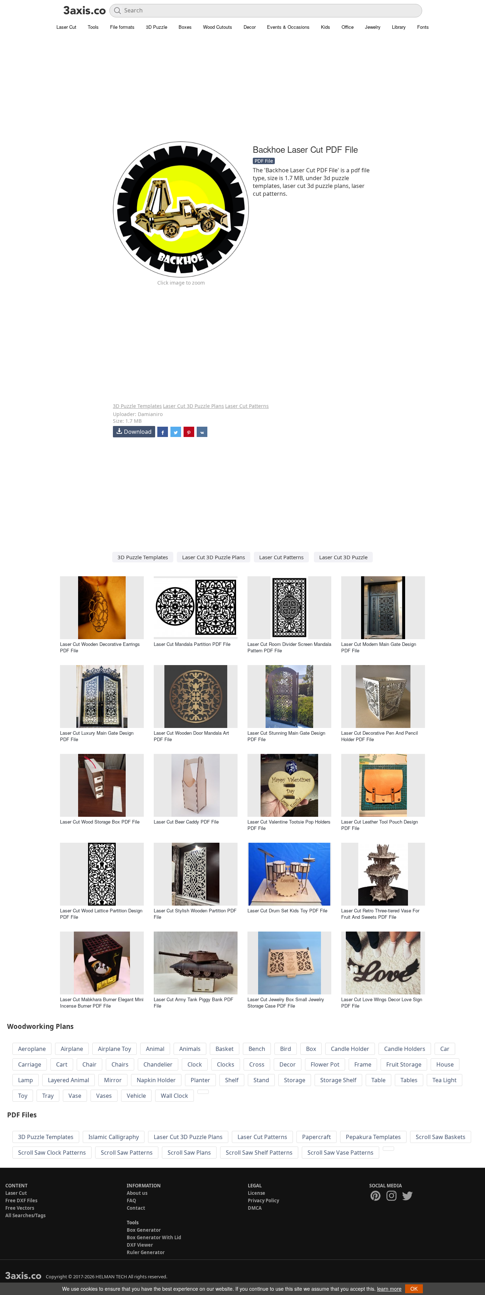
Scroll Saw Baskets (440, 1137)
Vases (104, 1096)
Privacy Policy (263, 1200)
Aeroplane (32, 1049)
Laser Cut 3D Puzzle (343, 557)
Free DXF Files (21, 1200)
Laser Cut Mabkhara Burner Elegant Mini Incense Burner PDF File (101, 1002)
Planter (200, 1080)
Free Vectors (19, 1208)
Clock (194, 1064)
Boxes (185, 26)
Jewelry (373, 26)
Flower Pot (325, 1064)
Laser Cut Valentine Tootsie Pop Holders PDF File (289, 824)
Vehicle (136, 1096)
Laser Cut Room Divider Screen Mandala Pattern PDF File (289, 647)
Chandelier (158, 1064)
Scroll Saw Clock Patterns (52, 1152)
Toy (22, 1096)
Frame (362, 1064)
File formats (122, 26)
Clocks (225, 1064)
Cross (257, 1064)
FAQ (131, 1200)
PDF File (264, 160)
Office (348, 26)
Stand (261, 1080)
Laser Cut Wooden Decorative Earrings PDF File (100, 647)
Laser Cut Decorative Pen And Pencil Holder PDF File (379, 736)
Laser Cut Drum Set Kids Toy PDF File (287, 910)
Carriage (29, 1064)
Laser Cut (66, 26)
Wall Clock (174, 1096)
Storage (294, 1080)
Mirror (113, 1080)
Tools (93, 26)
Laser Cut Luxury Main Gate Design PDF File (96, 736)
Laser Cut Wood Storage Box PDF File (100, 821)
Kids (325, 26)
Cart (61, 1064)
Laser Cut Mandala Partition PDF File (192, 644)
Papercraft (316, 1137)
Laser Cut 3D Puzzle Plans (193, 406)
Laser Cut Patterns (247, 406)
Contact (136, 1208)
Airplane (72, 1049)
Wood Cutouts (217, 26)
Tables (409, 1080)
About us (137, 1193)
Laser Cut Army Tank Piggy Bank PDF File (193, 1002)
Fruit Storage (403, 1064)
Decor (250, 26)
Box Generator (144, 1230)
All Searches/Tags (25, 1215)
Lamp (25, 1080)
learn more (389, 1288)
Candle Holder (350, 1049)
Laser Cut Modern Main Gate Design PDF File (378, 647)
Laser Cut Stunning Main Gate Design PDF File (286, 736)
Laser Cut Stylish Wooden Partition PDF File (195, 913)
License (256, 1193)
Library (399, 26)
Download (138, 432)
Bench (257, 1049)
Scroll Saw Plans (189, 1152)
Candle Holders (404, 1049)
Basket (225, 1049)
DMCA (255, 1208)
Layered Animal (68, 1080)
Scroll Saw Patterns (127, 1152)
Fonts (423, 26)
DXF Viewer (140, 1245)
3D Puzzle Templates (137, 406)
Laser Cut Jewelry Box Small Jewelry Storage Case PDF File (285, 1002)
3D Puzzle (156, 26)
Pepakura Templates (373, 1137)
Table (378, 1080)
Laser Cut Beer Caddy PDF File (186, 821)
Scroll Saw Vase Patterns (340, 1152)
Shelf (232, 1080)
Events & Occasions (288, 26)
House (445, 1064)
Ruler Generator (146, 1252)
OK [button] (414, 1288)
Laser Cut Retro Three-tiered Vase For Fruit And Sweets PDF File (380, 913)
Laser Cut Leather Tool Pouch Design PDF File (379, 824)
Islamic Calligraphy (113, 1137)
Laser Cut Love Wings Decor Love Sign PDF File (381, 1002)
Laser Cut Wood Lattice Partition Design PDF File (101, 913)
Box (311, 1049)
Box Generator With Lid (154, 1237)
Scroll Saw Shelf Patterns (259, 1152)
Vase (75, 1096)
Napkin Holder (156, 1080)
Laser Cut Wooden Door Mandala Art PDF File (191, 736)
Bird (285, 1049)
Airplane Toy (114, 1049)
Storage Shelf (338, 1080)
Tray (48, 1096)
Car (444, 1049)
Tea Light (444, 1080)
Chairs (120, 1064)
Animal (155, 1049)
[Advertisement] (242, 90)
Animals (190, 1049)
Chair (89, 1064)
